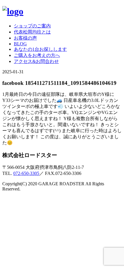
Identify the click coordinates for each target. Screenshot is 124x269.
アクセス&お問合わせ (36, 61)
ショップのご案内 (32, 25)
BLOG (20, 43)
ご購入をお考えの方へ (37, 55)
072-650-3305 (26, 173)
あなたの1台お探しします (40, 49)
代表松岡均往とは (32, 31)
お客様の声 (25, 38)
